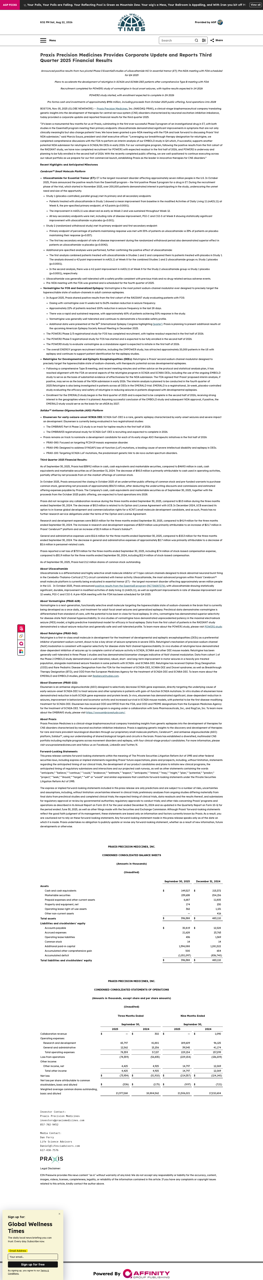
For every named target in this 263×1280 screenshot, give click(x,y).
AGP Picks (10, 4)
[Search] (196, 40)
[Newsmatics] (21, 651)
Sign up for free (33, 1264)
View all (255, 4)
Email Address (17, 1250)
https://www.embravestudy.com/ (105, 712)
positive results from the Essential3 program (120, 585)
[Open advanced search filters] (203, 40)
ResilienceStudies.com (106, 675)
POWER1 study (213, 626)
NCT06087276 (156, 585)
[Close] (59, 1213)
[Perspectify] (21, 636)
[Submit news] (21, 628)
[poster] (157, 324)
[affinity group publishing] (21, 644)
